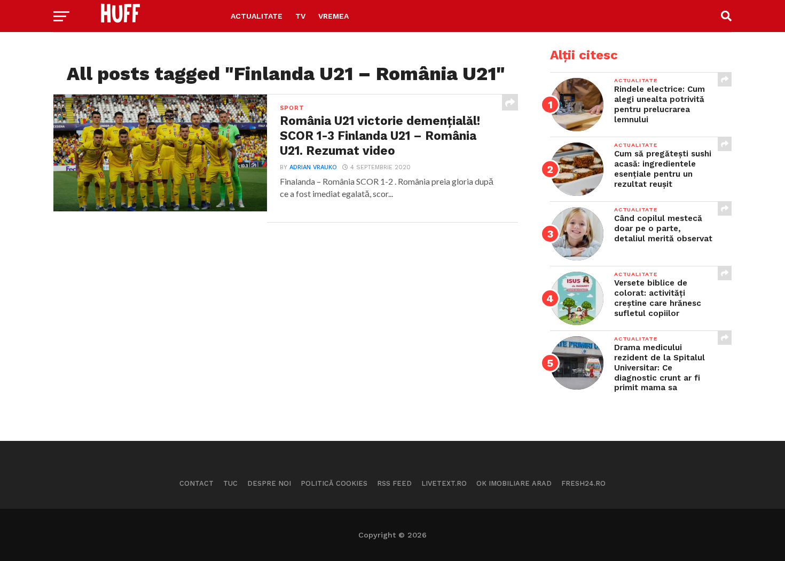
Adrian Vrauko (313, 167)
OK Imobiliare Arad (514, 483)
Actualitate (256, 16)
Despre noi (269, 483)
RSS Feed (394, 483)
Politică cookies (334, 483)
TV (300, 16)
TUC (230, 483)
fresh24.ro (583, 483)
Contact (196, 483)
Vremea (333, 16)
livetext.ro (444, 483)
